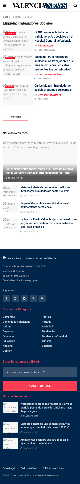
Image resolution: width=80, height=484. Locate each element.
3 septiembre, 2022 (45, 79)
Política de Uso (28, 468)
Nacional (8, 345)
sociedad (47, 326)
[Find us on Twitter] (33, 298)
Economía (9, 336)
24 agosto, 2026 (15, 178)
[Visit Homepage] (40, 5)
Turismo (47, 341)
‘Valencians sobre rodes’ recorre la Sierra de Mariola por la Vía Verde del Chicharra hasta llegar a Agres (39, 171)
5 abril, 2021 (42, 99)
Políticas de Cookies (53, 468)
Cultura (7, 326)
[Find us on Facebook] (6, 298)
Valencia (47, 345)
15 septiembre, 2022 (45, 50)
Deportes (8, 331)
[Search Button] (75, 5)
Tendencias (49, 331)
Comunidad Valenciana (16, 321)
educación (9, 341)
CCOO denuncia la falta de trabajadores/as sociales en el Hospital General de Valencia (53, 36)
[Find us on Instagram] (15, 298)
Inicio (5, 17)
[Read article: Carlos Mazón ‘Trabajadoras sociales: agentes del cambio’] (18, 94)
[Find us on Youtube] (42, 298)
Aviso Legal (9, 468)
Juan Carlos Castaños (49, 74)
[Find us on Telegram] (24, 298)
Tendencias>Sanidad (54, 336)
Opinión (9, 87)
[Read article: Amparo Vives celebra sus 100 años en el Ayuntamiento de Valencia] (10, 207)
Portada (46, 321)
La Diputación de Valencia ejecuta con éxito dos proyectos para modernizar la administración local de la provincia (48, 223)
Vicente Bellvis (45, 46)
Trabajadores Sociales (22, 17)
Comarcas (10, 33)
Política (10, 58)
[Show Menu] (4, 5)
